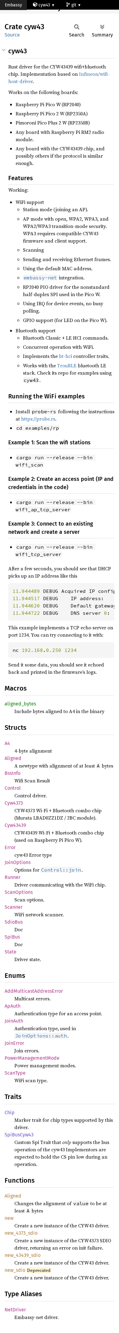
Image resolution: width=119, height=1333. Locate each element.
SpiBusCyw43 (19, 1135)
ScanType (15, 1073)
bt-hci (65, 356)
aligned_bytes (20, 704)
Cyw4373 (14, 803)
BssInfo (12, 773)
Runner (12, 877)
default (18, 15)
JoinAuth (14, 1021)
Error (10, 847)
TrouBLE (67, 365)
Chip (10, 1112)
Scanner (14, 907)
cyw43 (44, 5)
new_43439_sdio (23, 1255)
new (9, 1218)
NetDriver (15, 1310)
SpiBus (12, 937)
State (10, 952)
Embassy (13, 5)
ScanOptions (19, 892)
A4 (7, 743)
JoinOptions (18, 862)
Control (13, 788)
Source (12, 35)
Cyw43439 (15, 825)
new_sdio (15, 1270)
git (74, 5)
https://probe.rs (38, 418)
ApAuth (12, 1006)
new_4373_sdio (21, 1233)
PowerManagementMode (32, 1058)
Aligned (13, 758)
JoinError (14, 1043)
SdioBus (14, 922)
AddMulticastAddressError (34, 991)
